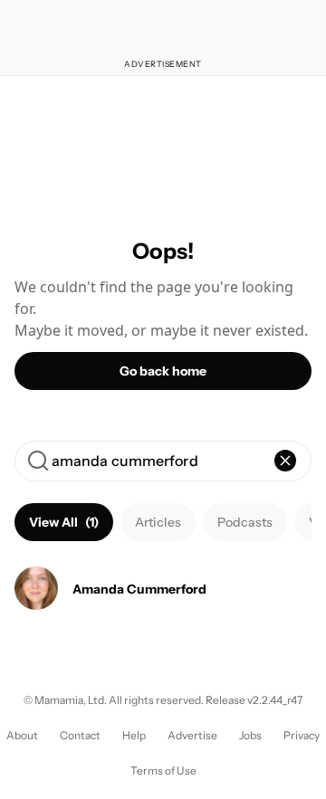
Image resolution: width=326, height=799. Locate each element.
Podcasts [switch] (245, 522)
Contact (80, 735)
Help (134, 735)
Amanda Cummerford (139, 589)
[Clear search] (285, 460)
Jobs (250, 735)
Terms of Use (163, 770)
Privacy (301, 735)
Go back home (163, 371)
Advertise (192, 735)
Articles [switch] (158, 522)
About (22, 735)
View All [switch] (64, 522)
